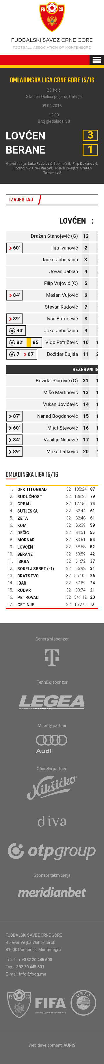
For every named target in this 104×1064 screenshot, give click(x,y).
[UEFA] (83, 1003)
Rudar (24, 590)
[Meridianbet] (52, 894)
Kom (22, 525)
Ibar (21, 583)
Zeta (22, 518)
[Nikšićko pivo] (52, 787)
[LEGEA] (52, 701)
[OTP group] (52, 850)
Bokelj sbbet (31, 568)
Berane (25, 554)
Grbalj (25, 504)
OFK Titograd (32, 489)
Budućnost (29, 496)
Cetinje (25, 604)
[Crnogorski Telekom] (52, 657)
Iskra (23, 561)
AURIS (69, 1045)
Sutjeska (27, 511)
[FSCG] (19, 1003)
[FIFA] (51, 1003)
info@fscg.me (32, 974)
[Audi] (52, 744)
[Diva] (52, 822)
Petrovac (28, 597)
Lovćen (25, 547)
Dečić (23, 532)
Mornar (26, 540)
